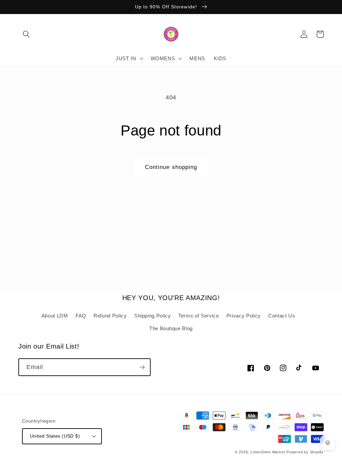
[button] (26, 34)
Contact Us (281, 315)
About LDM (54, 315)
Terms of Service (198, 315)
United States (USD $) (55, 436)
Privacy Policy (243, 315)
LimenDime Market (267, 452)
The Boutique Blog (171, 328)
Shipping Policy (152, 315)
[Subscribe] (142, 367)
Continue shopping (171, 167)
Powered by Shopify (305, 452)
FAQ (80, 315)
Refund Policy (110, 315)
